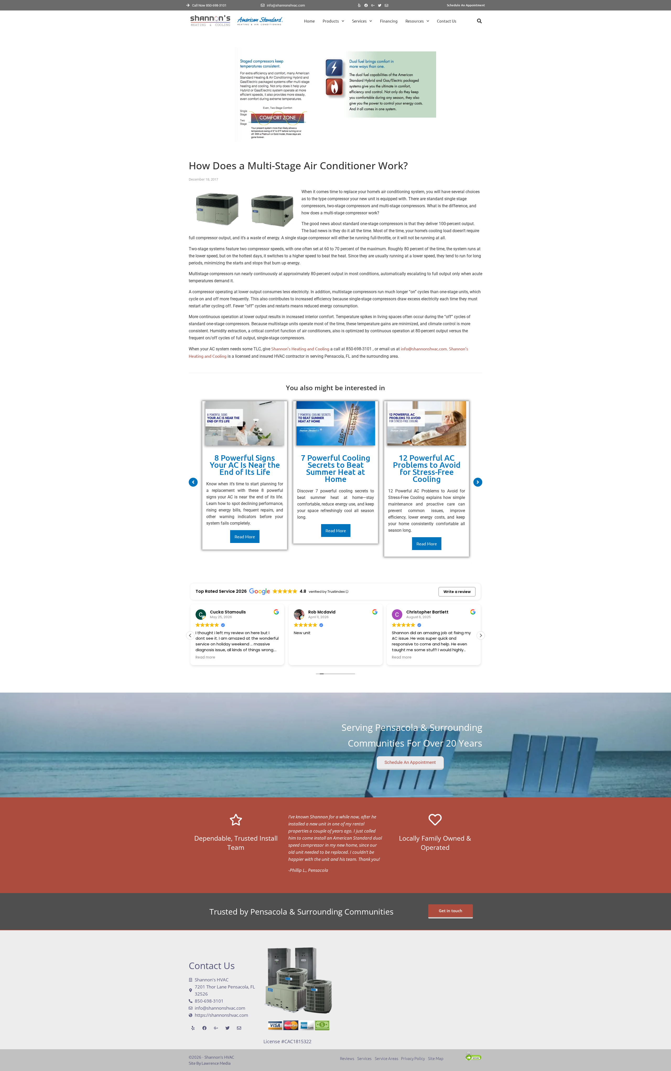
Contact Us (446, 20)
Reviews (348, 1058)
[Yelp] (359, 5)
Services (359, 20)
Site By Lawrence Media (210, 1063)
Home (309, 20)
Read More (245, 536)
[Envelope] (386, 5)
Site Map (435, 1058)
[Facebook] (366, 5)
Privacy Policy (413, 1058)
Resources (414, 20)
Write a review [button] (457, 591)
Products (331, 20)
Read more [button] (205, 657)
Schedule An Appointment (466, 5)
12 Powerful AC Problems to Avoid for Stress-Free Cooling (427, 468)
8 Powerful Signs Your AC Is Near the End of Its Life (245, 465)
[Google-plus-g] (373, 5)
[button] (479, 21)
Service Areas (387, 1058)
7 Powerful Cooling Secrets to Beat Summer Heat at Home (335, 468)
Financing (389, 20)
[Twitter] (379, 5)
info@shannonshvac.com (424, 348)
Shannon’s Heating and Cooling (300, 348)
